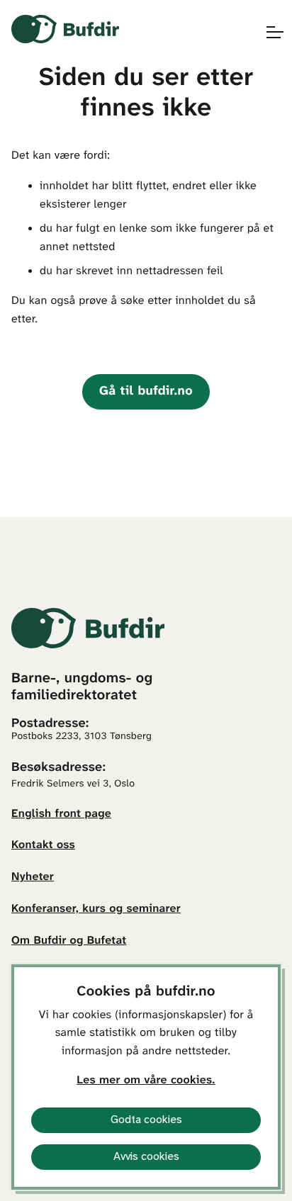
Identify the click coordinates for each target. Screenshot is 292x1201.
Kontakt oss (43, 846)
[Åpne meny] (268, 32)
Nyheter (32, 878)
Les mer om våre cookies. (146, 1081)
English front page (61, 814)
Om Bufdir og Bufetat (68, 941)
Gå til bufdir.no (146, 391)
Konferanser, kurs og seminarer (96, 909)
